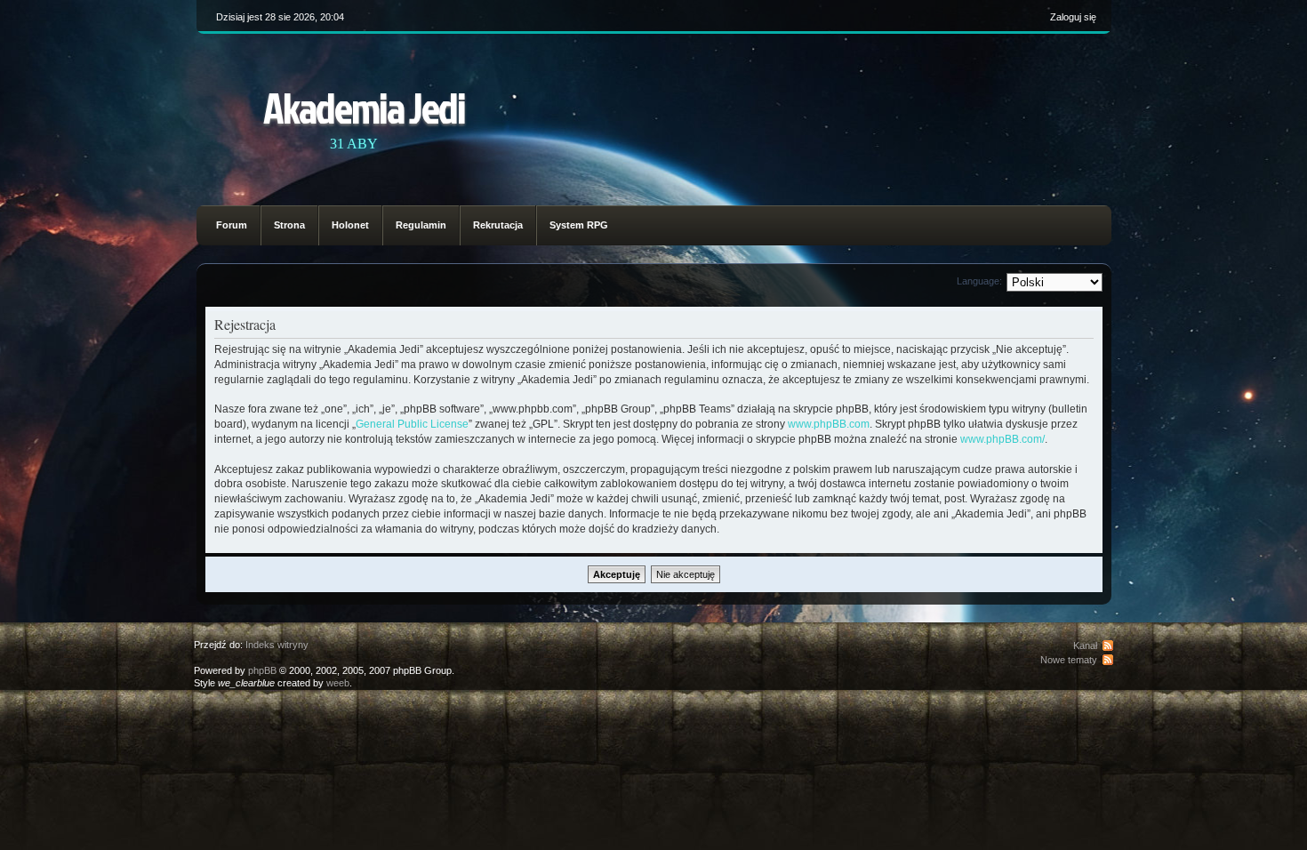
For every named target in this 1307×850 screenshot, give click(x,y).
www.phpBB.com (829, 424)
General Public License (412, 424)
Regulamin (421, 225)
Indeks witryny (277, 644)
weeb (337, 683)
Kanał (1085, 645)
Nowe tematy (1068, 659)
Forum (231, 225)
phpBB (262, 670)
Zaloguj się (1073, 17)
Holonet (350, 225)
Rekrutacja (498, 225)
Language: (979, 281)
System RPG (578, 225)
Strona (289, 225)
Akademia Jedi (364, 107)
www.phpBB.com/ (1002, 439)
